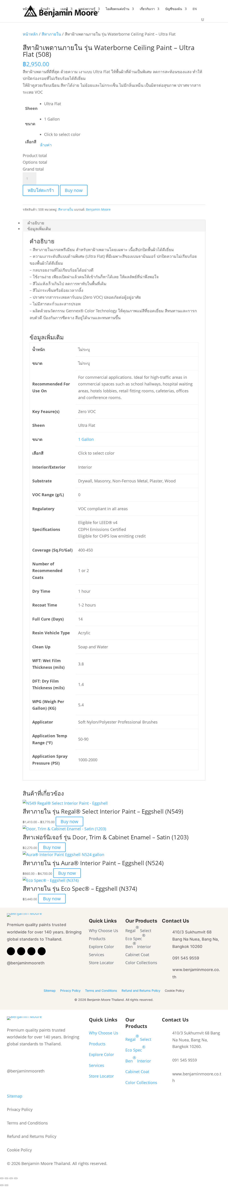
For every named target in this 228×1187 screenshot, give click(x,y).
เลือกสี (30, 141)
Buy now (74, 190)
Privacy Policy (70, 990)
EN (195, 9)
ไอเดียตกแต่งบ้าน (117, 9)
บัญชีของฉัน (173, 9)
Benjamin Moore (98, 209)
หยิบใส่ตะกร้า (41, 190)
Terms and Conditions (101, 990)
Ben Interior (138, 945)
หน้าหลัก (29, 9)
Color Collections (141, 962)
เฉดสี (64, 9)
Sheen (31, 108)
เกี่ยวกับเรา (147, 9)
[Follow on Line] (11, 951)
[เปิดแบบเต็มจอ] (6, 1178)
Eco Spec (135, 937)
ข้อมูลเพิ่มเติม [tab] (39, 228)
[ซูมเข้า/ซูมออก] (2, 1178)
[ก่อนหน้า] (2, 1185)
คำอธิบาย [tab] (35, 223)
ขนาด (30, 123)
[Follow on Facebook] (21, 951)
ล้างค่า (46, 144)
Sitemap (50, 990)
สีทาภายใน (51, 34)
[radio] (62, 104)
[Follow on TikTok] (42, 951)
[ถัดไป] (6, 1185)
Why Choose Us (103, 930)
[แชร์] (11, 1178)
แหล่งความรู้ (86, 9)
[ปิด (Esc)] (16, 1178)
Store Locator (101, 962)
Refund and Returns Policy (141, 990)
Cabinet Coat (137, 954)
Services (96, 954)
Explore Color (101, 946)
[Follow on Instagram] (31, 951)
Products (97, 938)
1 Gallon (86, 439)
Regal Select (138, 929)
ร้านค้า (45, 9)
